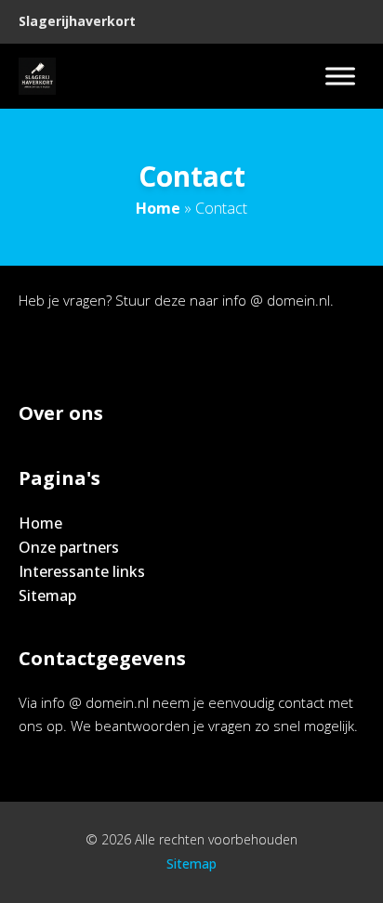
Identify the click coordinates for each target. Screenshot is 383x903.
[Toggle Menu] (340, 76)
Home (158, 208)
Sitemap (47, 595)
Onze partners (69, 547)
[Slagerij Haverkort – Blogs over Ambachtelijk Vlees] (37, 76)
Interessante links (82, 571)
